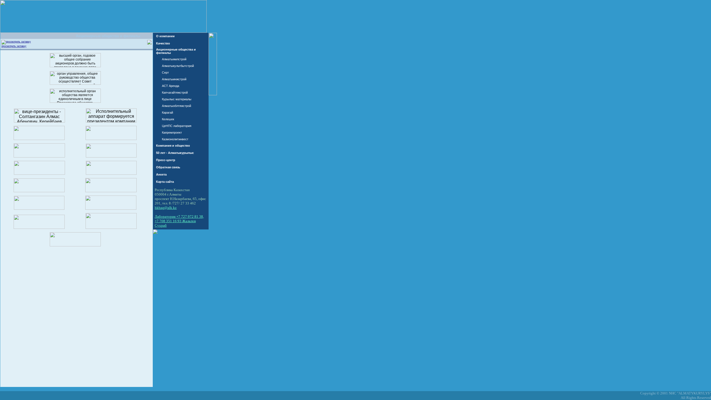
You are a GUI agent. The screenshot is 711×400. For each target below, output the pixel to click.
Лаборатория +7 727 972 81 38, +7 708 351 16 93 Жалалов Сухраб (179, 221)
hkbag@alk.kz (166, 208)
